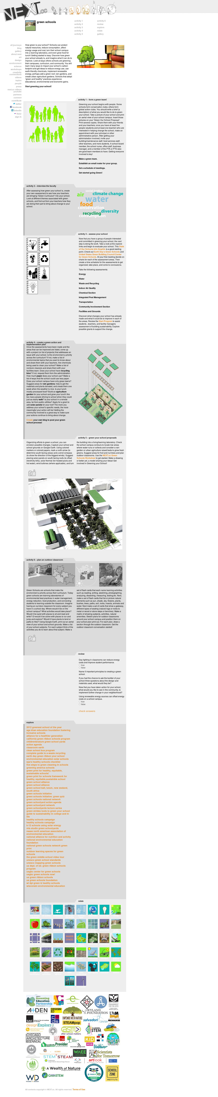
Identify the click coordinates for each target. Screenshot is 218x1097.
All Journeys (15, 45)
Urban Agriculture (46, 973)
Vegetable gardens (58, 973)
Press (18, 86)
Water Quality (93, 972)
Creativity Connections (15, 73)
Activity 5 (78, 33)
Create (29, 419)
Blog (19, 48)
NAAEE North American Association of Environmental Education (46, 832)
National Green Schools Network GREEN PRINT (46, 847)
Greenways (46, 944)
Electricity (93, 915)
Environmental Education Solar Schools (47, 758)
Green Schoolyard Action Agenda (43, 802)
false (83, 667)
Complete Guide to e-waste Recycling (45, 753)
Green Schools (116, 930)
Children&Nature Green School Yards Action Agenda (45, 743)
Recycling (58, 958)
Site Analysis (69, 958)
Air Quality (46, 915)
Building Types (81, 916)
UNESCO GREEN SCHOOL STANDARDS (43, 859)
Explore (100, 27)
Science (17, 66)
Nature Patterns (81, 945)
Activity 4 (78, 30)
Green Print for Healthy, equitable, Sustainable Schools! (44, 772)
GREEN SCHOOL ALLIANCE (38, 782)
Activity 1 (78, 20)
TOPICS (18, 80)
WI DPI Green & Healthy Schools (43, 883)
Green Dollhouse (70, 930)
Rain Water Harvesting (46, 959)
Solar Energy (93, 958)
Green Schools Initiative (39, 793)
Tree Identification (35, 973)
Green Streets (35, 944)
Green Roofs (104, 930)
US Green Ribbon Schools (39, 877)
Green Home (81, 930)
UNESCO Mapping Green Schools (43, 862)
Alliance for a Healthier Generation (44, 735)
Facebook (16, 107)
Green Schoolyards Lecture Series (44, 808)
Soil (81, 958)
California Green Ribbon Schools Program (48, 738)
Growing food (58, 945)
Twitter (18, 103)
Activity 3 (78, 27)
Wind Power (81, 987)
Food (35, 930)
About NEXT (16, 54)
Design (18, 60)
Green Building (46, 930)
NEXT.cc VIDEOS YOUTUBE (14, 90)
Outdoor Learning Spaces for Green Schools (44, 853)
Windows (69, 987)
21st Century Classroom (34, 916)
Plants (116, 944)
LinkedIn (17, 110)
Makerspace (69, 944)
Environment (15, 63)
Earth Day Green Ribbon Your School (45, 756)
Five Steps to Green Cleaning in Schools (47, 764)
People (18, 83)
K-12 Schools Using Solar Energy (43, 825)
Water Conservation (81, 973)
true (83, 665)
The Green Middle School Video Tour (45, 857)
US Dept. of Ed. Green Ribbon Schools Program (46, 867)
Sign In (18, 116)
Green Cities (58, 930)
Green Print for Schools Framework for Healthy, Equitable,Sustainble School (46, 778)
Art (20, 57)
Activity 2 (78, 24)
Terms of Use (79, 1089)
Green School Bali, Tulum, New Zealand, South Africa (47, 789)
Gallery (18, 51)
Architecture (58, 915)
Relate (99, 30)
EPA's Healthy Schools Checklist (43, 761)
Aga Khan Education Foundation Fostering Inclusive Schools (48, 731)
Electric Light (104, 915)
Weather (116, 972)
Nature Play (92, 944)
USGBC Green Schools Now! (40, 874)
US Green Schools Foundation (42, 880)
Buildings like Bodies (69, 916)
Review (100, 24)
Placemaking (104, 944)
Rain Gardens (35, 958)
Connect (17, 97)
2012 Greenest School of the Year (44, 727)
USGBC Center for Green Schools (43, 871)
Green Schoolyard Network (40, 805)
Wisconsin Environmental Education (45, 885)
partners (17, 94)
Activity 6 (101, 20)
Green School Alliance (38, 784)
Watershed (104, 972)
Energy (116, 915)
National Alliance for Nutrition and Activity (48, 836)
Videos (18, 77)
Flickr (18, 113)
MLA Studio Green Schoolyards (42, 828)
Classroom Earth (35, 747)
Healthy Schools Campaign (40, 819)
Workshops (16, 69)
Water (69, 972)
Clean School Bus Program (40, 750)
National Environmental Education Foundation (44, 841)
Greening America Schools (40, 767)
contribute (16, 100)
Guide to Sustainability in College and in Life (47, 815)
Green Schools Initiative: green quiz (45, 796)
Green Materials (92, 930)
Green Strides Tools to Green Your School (48, 810)
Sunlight (104, 958)
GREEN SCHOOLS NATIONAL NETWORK (43, 799)
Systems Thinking (116, 959)
